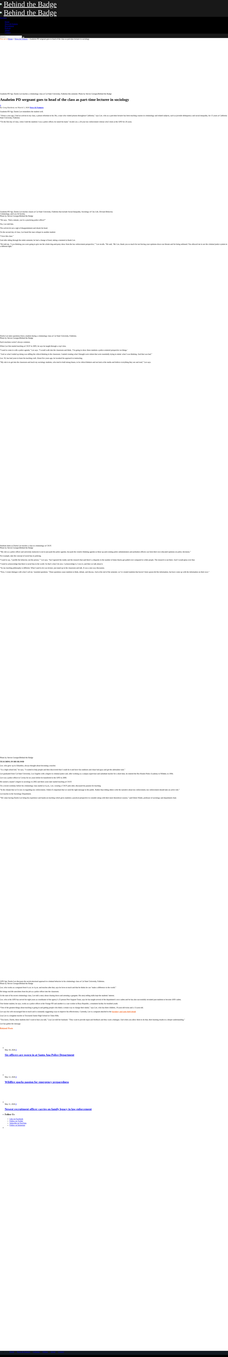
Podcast (8, 28)
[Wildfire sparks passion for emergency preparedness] (17, 1075)
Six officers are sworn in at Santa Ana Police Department (39, 1054)
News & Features (11, 24)
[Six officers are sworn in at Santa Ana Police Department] (17, 1048)
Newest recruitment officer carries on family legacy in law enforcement (48, 1109)
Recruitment (9, 26)
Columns (36, 1352)
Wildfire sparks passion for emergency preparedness (37, 1082)
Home (7, 22)
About (7, 30)
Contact (8, 32)
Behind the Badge (30, 4)
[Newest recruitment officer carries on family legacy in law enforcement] (17, 1102)
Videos (45, 1352)
